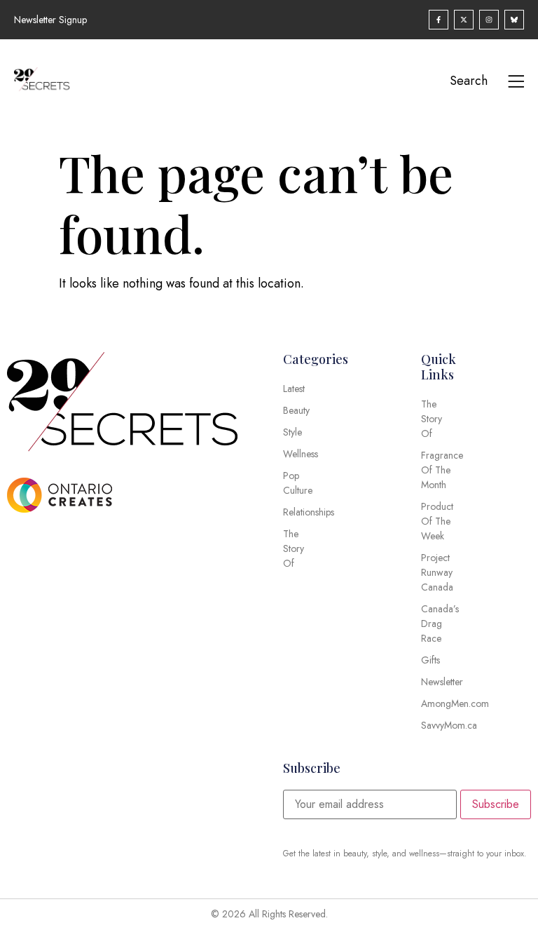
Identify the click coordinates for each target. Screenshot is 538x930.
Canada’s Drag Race (434, 623)
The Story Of (431, 418)
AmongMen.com (434, 703)
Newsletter (434, 682)
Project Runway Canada (434, 572)
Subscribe (495, 804)
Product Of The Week (434, 521)
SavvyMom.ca (434, 725)
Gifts (430, 660)
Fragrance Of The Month (434, 470)
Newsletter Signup (50, 20)
